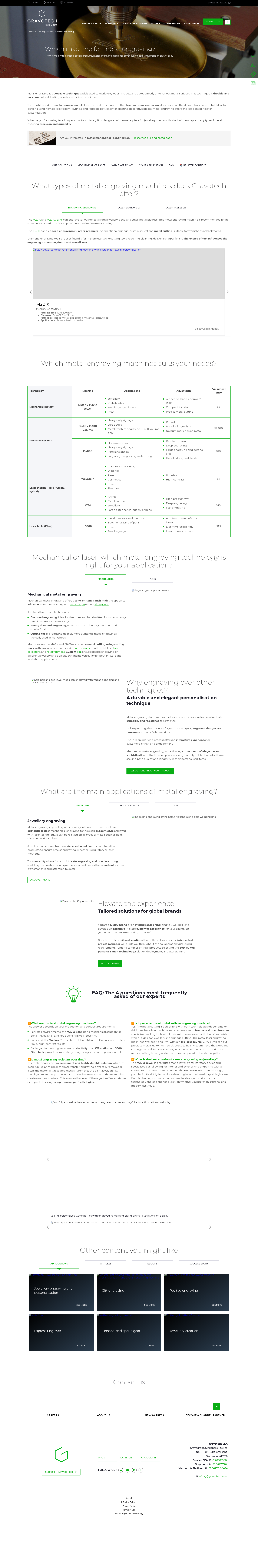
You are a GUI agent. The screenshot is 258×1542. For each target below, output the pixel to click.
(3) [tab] (82, 208)
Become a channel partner (205, 1415)
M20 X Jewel (55, 219)
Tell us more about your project (150, 771)
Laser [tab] (152, 579)
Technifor (126, 1458)
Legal (129, 1498)
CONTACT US (213, 22)
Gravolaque (77, 604)
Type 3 (101, 1458)
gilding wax (101, 604)
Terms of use (129, 1510)
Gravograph (148, 1458)
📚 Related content (193, 165)
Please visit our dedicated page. (152, 138)
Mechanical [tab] (106, 579)
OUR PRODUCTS (91, 24)
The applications (45, 32)
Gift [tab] (175, 805)
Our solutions (62, 165)
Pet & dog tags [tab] (129, 805)
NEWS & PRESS (154, 1415)
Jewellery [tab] (82, 805)
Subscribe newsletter (59, 1472)
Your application (151, 165)
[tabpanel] (129, 625)
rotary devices (56, 652)
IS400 (36, 231)
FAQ (171, 165)
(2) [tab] (129, 208)
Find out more (110, 963)
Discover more (40, 880)
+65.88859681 (220, 1460)
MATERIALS (112, 24)
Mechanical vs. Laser (92, 165)
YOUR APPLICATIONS (134, 24)
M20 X (37, 219)
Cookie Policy (129, 1502)
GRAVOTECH (191, 24)
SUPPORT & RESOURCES (165, 24)
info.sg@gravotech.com (213, 1476)
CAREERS (53, 1415)
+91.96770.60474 (217, 1468)
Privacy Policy (129, 1506)
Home (30, 32)
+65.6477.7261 (219, 1464)
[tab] (129, 1227)
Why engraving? (122, 165)
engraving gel (83, 648)
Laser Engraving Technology (129, 1514)
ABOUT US (103, 1415)
